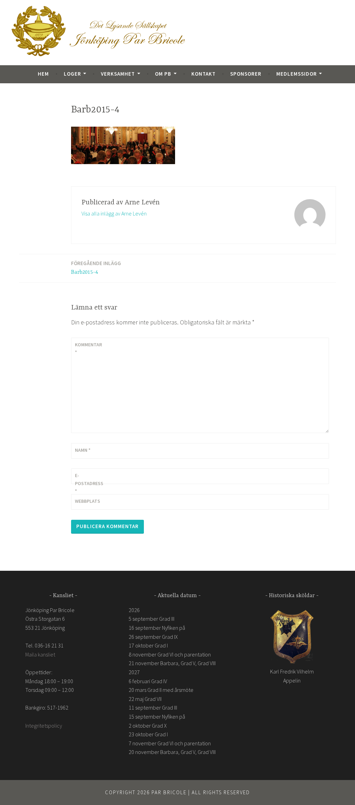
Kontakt (203, 73)
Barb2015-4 (96, 268)
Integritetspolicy (43, 725)
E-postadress (89, 483)
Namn (82, 450)
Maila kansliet (40, 654)
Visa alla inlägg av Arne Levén (114, 213)
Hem (43, 73)
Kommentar (88, 348)
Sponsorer (245, 73)
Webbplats (87, 501)
